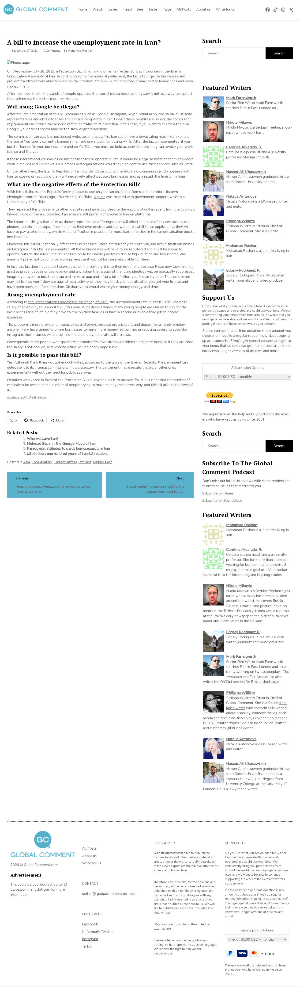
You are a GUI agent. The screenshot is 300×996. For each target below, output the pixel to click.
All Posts (183, 9)
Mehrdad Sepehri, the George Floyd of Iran (61, 443)
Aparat (99, 197)
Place (166, 9)
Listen (113, 9)
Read (127, 9)
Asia (26, 462)
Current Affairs (65, 462)
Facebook (90, 924)
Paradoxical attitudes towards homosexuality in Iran (68, 448)
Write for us (225, 9)
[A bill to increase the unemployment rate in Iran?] (18, 62)
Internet (85, 462)
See (140, 9)
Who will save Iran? (42, 438)
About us (203, 9)
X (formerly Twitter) (98, 931)
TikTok (87, 946)
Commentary (42, 462)
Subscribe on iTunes (218, 493)
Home (82, 9)
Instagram (90, 939)
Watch (98, 9)
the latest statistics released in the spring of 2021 (68, 302)
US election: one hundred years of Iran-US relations (67, 453)
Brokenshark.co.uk (265, 681)
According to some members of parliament (90, 76)
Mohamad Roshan (80, 51)
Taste (152, 9)
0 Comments (52, 51)
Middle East (102, 462)
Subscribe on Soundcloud (222, 500)
